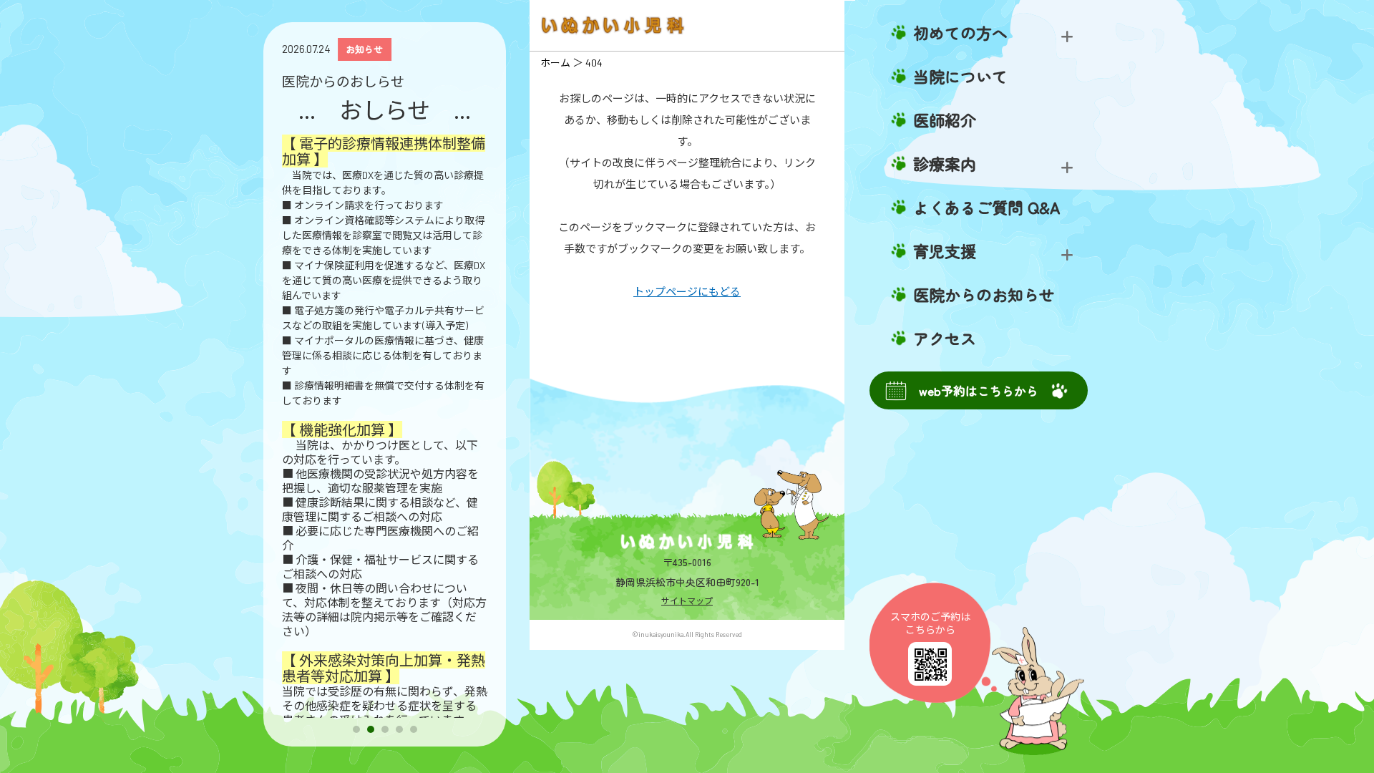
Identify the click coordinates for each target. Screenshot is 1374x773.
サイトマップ (687, 600)
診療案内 (944, 164)
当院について (960, 77)
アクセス (944, 339)
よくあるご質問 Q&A (986, 208)
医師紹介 (944, 120)
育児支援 (944, 251)
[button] (356, 729)
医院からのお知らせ (984, 295)
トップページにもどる (687, 291)
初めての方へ (960, 33)
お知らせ (364, 49)
